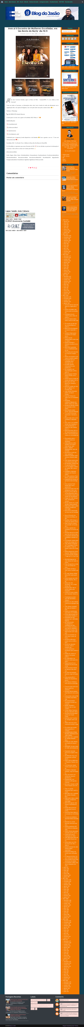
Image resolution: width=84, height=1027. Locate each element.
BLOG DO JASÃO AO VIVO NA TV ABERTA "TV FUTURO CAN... (71, 388)
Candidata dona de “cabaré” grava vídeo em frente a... (71, 316)
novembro (67, 237)
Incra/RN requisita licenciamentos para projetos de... (70, 366)
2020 (65, 898)
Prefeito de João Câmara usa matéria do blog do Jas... (71, 743)
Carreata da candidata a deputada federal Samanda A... (71, 818)
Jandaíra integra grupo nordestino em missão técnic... (70, 334)
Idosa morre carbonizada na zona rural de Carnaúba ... (71, 512)
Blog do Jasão (12, 1025)
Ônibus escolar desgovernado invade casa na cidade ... (71, 339)
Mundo (26, 1)
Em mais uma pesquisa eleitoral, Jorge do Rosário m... (71, 674)
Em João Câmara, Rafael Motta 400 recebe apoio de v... (71, 575)
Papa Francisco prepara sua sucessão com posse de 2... (71, 525)
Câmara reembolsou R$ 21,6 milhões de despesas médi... (71, 828)
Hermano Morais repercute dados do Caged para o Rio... (71, 306)
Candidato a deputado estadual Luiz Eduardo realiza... (70, 473)
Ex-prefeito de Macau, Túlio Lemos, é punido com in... (71, 570)
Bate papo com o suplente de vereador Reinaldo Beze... (71, 738)
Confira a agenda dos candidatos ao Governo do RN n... (71, 529)
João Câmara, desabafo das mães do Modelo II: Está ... (71, 608)
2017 (65, 960)
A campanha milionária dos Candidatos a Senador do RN (71, 537)
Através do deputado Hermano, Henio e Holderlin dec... (70, 646)
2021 (65, 878)
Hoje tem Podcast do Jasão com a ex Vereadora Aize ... (71, 397)
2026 (65, 220)
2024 (65, 254)
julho (66, 223)
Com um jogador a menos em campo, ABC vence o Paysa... (71, 468)
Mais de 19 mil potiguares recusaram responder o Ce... (71, 330)
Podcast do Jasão (33, 1)
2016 (65, 980)
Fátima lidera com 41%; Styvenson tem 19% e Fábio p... (70, 844)
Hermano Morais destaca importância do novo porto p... (71, 693)
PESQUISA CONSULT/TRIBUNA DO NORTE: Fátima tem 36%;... (71, 402)
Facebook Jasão (54, 1)
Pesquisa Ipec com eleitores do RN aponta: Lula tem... (71, 781)
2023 (65, 275)
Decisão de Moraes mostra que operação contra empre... (71, 407)
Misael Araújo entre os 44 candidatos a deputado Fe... (71, 419)
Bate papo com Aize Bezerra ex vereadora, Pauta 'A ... (70, 383)
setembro (67, 240)
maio (66, 226)
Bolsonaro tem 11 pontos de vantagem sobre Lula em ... (71, 719)
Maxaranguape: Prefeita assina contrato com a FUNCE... (71, 375)
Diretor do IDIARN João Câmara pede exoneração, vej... (71, 311)
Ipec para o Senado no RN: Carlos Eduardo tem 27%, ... (71, 785)
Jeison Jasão (70, 139)
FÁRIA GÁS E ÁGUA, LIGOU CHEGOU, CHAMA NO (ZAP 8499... (71, 507)
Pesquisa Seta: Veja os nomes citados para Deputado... (70, 589)
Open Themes (75, 1025)
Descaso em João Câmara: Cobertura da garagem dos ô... (71, 603)
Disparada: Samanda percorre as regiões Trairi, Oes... (71, 752)
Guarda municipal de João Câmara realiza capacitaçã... (71, 848)
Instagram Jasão (44, 1)
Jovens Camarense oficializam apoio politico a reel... (71, 650)
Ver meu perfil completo (70, 150)
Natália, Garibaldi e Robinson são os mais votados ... (70, 707)
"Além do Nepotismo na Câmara (38, 1000)
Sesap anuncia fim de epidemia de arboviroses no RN (71, 664)
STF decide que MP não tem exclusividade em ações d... (71, 325)
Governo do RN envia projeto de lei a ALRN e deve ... (70, 641)
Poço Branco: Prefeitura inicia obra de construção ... (71, 683)
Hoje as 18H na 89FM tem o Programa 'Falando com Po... (71, 762)
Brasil (21, 1)
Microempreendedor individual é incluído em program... (71, 702)
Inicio (6, 1)
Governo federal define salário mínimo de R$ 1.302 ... (71, 320)
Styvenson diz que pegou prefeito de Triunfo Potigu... (71, 715)
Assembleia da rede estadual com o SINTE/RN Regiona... (71, 619)
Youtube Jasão (69, 1)
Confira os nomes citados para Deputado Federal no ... (71, 594)
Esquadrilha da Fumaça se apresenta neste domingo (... (71, 481)
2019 (65, 919)
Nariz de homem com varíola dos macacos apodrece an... (70, 776)
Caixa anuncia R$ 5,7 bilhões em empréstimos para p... (71, 679)
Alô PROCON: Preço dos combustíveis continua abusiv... (71, 757)
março (66, 229)
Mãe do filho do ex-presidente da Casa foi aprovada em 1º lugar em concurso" (41, 1005)
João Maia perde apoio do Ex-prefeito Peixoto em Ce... (71, 839)
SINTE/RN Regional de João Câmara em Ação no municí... (71, 561)
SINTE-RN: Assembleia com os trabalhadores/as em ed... (71, 349)
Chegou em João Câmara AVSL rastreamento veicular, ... (71, 499)
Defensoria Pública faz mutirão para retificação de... (71, 853)
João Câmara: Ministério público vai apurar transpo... (71, 393)
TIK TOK (61, 1)
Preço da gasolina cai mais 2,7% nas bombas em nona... (71, 565)
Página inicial (66, 154)
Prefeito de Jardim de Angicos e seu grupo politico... (70, 655)
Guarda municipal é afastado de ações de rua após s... (71, 344)
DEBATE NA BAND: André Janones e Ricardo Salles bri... (71, 457)
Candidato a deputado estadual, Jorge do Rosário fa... (71, 771)
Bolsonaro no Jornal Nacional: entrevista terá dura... (71, 823)
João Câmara (12, 1)
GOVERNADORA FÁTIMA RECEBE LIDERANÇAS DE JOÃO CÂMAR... (71, 734)
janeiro (66, 232)
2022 (65, 295)
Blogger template (66, 1025)
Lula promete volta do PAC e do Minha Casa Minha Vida (71, 697)
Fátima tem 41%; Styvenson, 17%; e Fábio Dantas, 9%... (71, 584)
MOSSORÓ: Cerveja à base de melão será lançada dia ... (71, 748)
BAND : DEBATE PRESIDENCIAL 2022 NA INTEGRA (71, 449)
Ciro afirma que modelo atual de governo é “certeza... (71, 729)
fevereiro (67, 231)
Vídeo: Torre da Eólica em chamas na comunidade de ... (71, 435)
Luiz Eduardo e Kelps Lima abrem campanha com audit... (71, 864)
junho (66, 224)
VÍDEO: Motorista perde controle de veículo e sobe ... (71, 724)
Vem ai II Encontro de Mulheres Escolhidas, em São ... (71, 517)
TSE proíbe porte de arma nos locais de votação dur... (71, 353)
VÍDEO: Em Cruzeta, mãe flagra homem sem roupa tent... (71, 631)
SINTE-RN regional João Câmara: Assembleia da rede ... (71, 804)
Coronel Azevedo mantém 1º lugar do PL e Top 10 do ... (71, 556)
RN (18, 1)
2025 (65, 234)
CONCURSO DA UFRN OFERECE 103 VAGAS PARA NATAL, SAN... (70, 444)
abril (66, 227)
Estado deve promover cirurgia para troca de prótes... (70, 809)
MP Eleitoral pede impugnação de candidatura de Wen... (70, 624)
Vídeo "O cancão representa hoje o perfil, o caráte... (71, 790)
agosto (66, 221)
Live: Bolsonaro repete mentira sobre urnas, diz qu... (71, 767)
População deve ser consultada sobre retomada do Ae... (70, 361)
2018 (65, 939)
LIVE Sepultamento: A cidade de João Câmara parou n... (71, 427)
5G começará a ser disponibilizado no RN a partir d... (71, 371)
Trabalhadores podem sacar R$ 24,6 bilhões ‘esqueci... (70, 598)
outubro (67, 238)
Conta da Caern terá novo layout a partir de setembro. (71, 688)
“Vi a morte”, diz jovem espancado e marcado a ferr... (71, 415)
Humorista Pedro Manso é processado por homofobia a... (71, 814)
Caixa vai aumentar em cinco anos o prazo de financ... (70, 636)
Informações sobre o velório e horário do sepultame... (70, 440)
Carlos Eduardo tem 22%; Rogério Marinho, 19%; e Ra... (71, 580)
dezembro (67, 235)
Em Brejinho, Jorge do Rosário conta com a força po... (71, 548)
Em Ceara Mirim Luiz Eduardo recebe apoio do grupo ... (71, 660)
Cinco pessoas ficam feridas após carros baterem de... (70, 485)
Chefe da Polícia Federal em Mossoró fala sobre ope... (71, 669)
